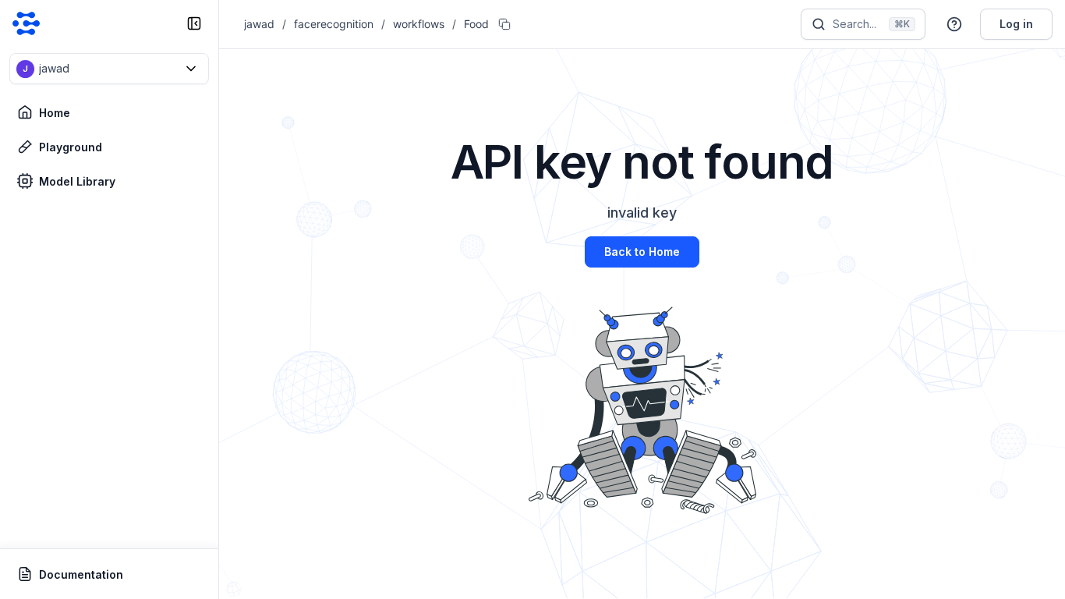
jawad (259, 23)
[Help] (954, 24)
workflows (418, 23)
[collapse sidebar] (194, 23)
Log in (1016, 23)
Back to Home (642, 251)
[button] (109, 68)
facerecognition (333, 23)
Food (476, 23)
